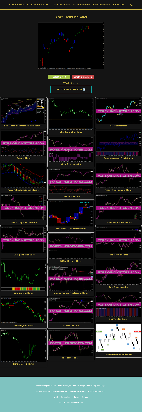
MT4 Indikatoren (62, 4)
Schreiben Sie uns (81, 397)
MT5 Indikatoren (81, 4)
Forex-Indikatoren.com (28, 4)
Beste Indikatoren (101, 4)
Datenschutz (66, 397)
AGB (56, 397)
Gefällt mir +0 (59, 77)
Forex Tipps (119, 4)
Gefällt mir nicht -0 (83, 77)
